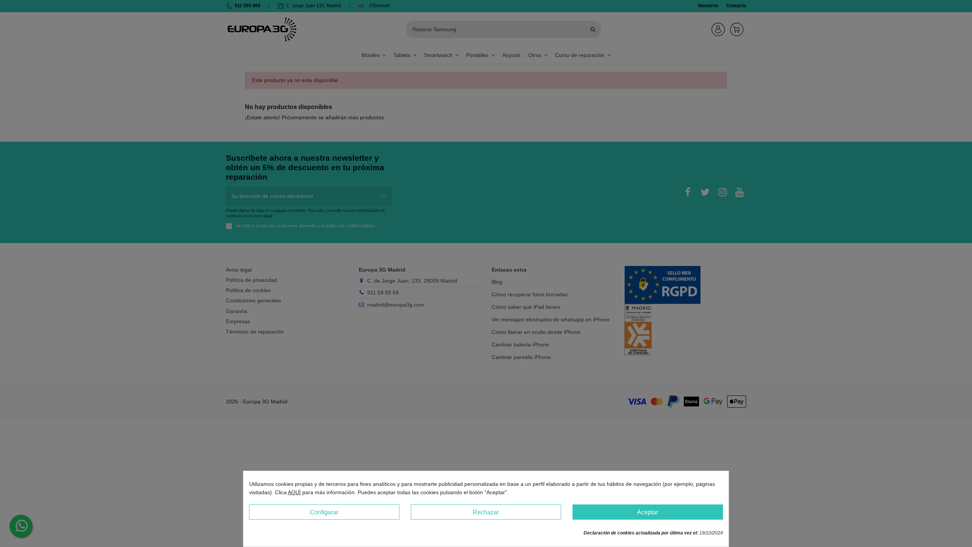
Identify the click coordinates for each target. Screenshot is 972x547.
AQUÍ (294, 492)
